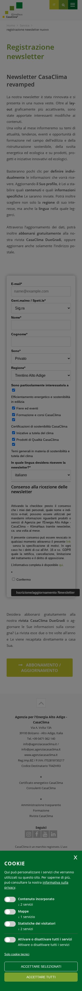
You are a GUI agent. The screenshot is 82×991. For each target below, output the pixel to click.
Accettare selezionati (41, 966)
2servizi (25, 904)
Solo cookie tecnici (16, 954)
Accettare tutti (41, 977)
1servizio (26, 917)
